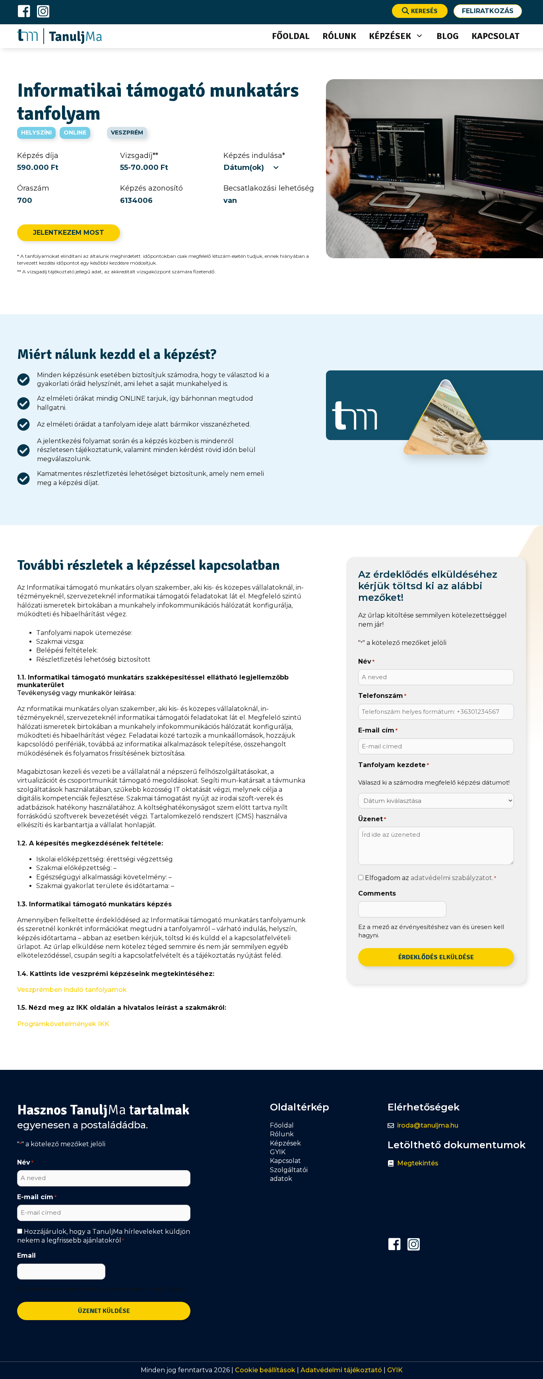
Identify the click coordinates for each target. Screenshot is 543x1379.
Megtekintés (417, 1163)
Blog (447, 36)
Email (26, 1255)
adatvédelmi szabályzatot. (452, 878)
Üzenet (372, 819)
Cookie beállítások (265, 1370)
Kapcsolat (495, 36)
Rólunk (339, 36)
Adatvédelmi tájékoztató (341, 1370)
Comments (377, 893)
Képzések (390, 36)
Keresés (424, 11)
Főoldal (291, 36)
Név (366, 661)
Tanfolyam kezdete (393, 765)
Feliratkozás (488, 11)
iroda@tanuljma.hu (427, 1125)
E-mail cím (378, 730)
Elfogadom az (430, 878)
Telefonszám (382, 695)
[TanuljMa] (59, 36)
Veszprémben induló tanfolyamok (72, 989)
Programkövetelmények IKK (63, 1024)
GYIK (395, 1370)
